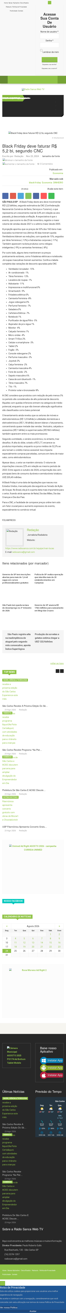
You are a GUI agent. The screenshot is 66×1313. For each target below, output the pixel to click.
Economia (58, 173)
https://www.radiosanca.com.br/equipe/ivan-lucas (29, 548)
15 (50, 942)
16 (59, 942)
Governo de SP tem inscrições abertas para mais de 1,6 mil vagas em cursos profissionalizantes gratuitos (16, 578)
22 (50, 947)
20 (33, 947)
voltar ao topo (57, 663)
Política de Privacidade (19, 7)
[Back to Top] (2, 1283)
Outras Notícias (10, 797)
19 (24, 947)
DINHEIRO (58, 182)
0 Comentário (46, 164)
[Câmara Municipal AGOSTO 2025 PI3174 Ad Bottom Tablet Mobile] (16, 1055)
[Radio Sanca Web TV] (33, 89)
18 (15, 947)
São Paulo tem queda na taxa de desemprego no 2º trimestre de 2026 (16, 608)
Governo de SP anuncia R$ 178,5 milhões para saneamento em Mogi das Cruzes (49, 608)
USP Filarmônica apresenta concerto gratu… (24, 826)
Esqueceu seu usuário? (49, 68)
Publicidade (13, 11)
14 (42, 942)
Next (62, 671)
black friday (35, 182)
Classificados (24, 3)
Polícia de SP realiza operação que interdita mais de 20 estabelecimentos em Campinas (49, 578)
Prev (57, 671)
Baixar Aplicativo (14, 3)
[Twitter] (59, 102)
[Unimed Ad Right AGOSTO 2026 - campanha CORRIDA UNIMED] (33, 866)
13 (33, 942)
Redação (18, 156)
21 (42, 947)
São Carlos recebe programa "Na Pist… (22, 749)
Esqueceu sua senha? (49, 64)
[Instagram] (59, 106)
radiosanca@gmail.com (23, 552)
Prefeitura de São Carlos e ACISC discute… (24, 790)
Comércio (7, 757)
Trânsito (7, 713)
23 (59, 947)
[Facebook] (59, 98)
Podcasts (9, 7)
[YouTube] (59, 109)
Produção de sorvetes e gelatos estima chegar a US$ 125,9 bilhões (47, 638)
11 (15, 942)
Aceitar (33, 1311)
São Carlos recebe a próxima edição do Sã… (25, 705)
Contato (20, 11)
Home (6, 3)
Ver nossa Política (8, 1307)
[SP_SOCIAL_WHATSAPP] (59, 113)
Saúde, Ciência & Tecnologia (15, 680)
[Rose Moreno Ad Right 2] (33, 990)
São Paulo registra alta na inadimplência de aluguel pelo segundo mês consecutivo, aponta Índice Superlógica (18, 641)
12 (24, 942)
